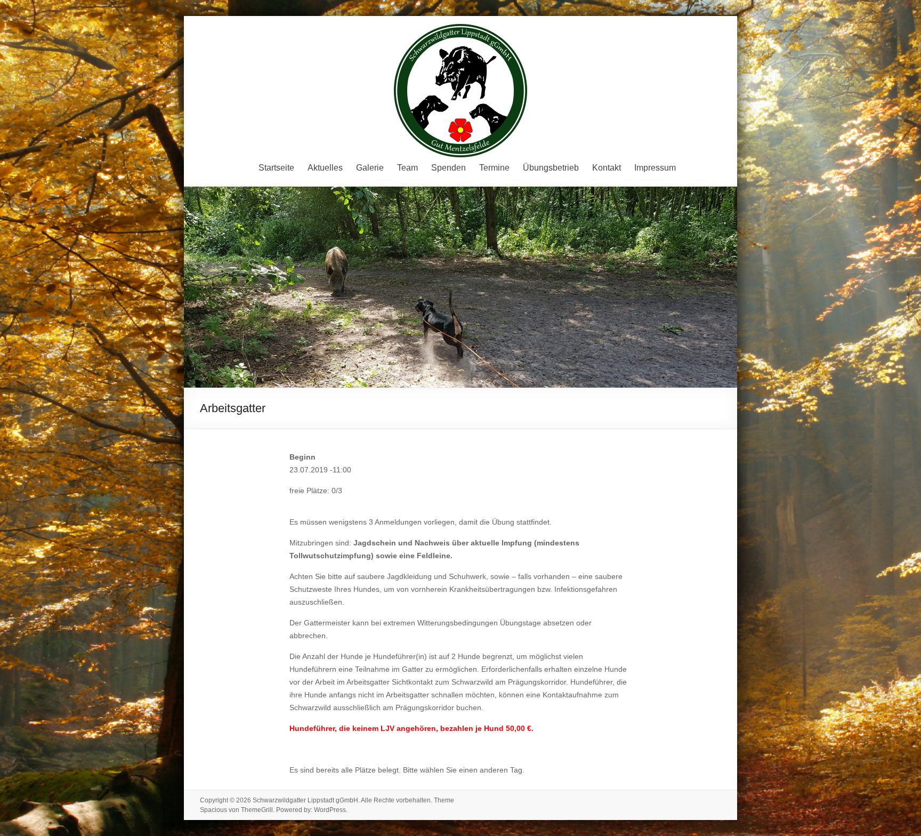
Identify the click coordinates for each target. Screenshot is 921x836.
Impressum (655, 167)
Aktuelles (325, 167)
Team (407, 167)
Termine (494, 167)
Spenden (448, 167)
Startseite (276, 167)
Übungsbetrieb (551, 167)
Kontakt (606, 167)
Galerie (370, 167)
